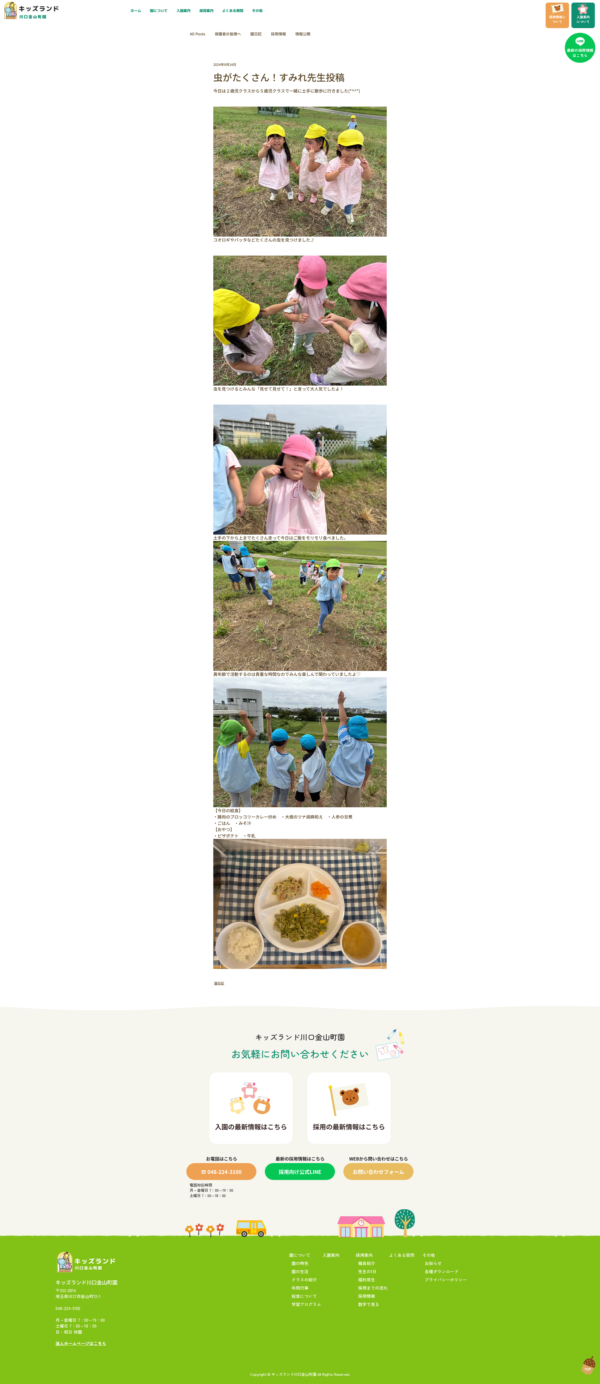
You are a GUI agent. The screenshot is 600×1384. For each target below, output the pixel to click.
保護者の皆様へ (228, 33)
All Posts (197, 33)
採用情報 (278, 33)
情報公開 (302, 33)
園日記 (256, 33)
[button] (207, 11)
